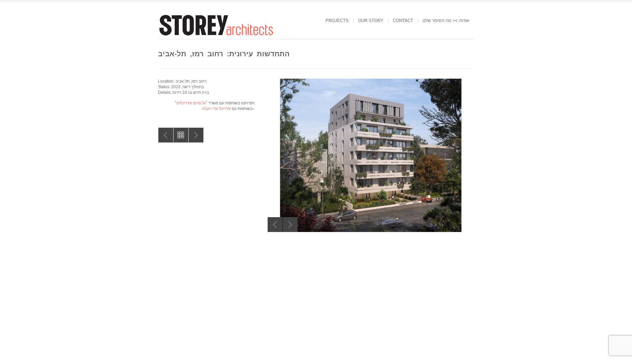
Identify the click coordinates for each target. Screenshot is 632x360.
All (180, 135)
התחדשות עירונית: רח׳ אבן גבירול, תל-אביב (196, 135)
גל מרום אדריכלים (191, 103)
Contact (403, 20)
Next (290, 224)
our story (370, 20)
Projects (337, 20)
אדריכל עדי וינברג (216, 108)
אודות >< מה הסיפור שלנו (446, 20)
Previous (275, 224)
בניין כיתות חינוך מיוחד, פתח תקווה (165, 135)
